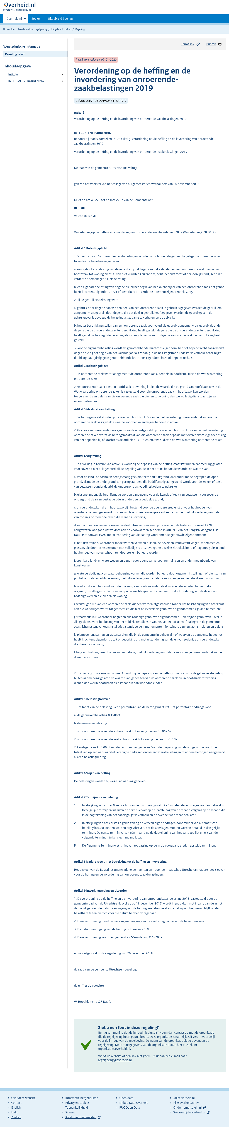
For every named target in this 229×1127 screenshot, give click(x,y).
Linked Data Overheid (133, 1103)
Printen (211, 44)
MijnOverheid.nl (184, 1098)
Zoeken (36, 19)
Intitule (13, 74)
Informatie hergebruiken (81, 1098)
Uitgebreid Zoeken (60, 19)
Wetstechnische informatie (21, 46)
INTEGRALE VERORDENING (26, 81)
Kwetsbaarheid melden (80, 1117)
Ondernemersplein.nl (187, 1107)
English (16, 1107)
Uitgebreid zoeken (61, 29)
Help (14, 1112)
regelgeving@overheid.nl (115, 1060)
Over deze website (23, 1098)
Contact (16, 1103)
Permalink (187, 44)
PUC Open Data (129, 1107)
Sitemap (70, 1112)
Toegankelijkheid (76, 1107)
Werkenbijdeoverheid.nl (189, 1112)
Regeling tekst (15, 54)
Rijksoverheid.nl (183, 1103)
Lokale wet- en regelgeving (32, 29)
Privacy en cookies (77, 1103)
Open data (126, 1098)
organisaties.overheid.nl (114, 1049)
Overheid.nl (14, 20)
